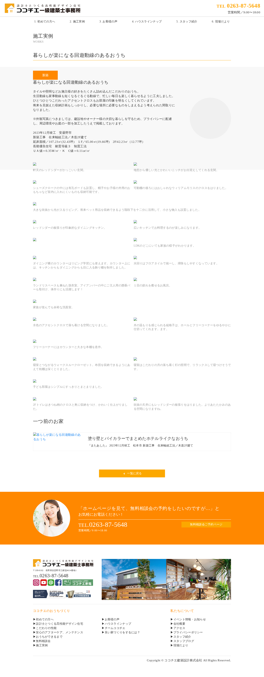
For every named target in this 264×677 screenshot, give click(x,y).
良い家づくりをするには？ (122, 632)
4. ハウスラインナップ (147, 21)
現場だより (180, 645)
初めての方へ (45, 619)
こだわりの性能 (46, 628)
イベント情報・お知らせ (189, 619)
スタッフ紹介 (182, 636)
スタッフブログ (183, 641)
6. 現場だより (221, 21)
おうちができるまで (49, 636)
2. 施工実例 (77, 21)
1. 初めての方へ (44, 21)
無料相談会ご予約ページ (206, 524)
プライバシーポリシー (188, 632)
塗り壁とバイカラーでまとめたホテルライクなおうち (138, 438)
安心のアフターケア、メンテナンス (59, 632)
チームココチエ (115, 628)
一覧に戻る (134, 473)
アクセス (179, 628)
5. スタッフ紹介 (186, 21)
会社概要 (179, 623)
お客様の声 (112, 619)
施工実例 (42, 645)
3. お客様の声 (108, 21)
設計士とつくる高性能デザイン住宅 (59, 623)
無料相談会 (43, 641)
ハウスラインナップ (118, 623)
